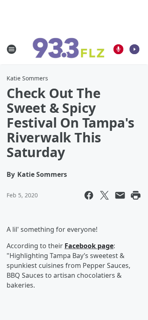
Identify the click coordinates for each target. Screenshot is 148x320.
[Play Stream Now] (134, 49)
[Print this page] (135, 195)
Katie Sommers (27, 78)
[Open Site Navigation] (11, 49)
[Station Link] (68, 49)
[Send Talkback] (118, 49)
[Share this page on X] (104, 195)
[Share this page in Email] (120, 195)
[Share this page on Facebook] (89, 195)
